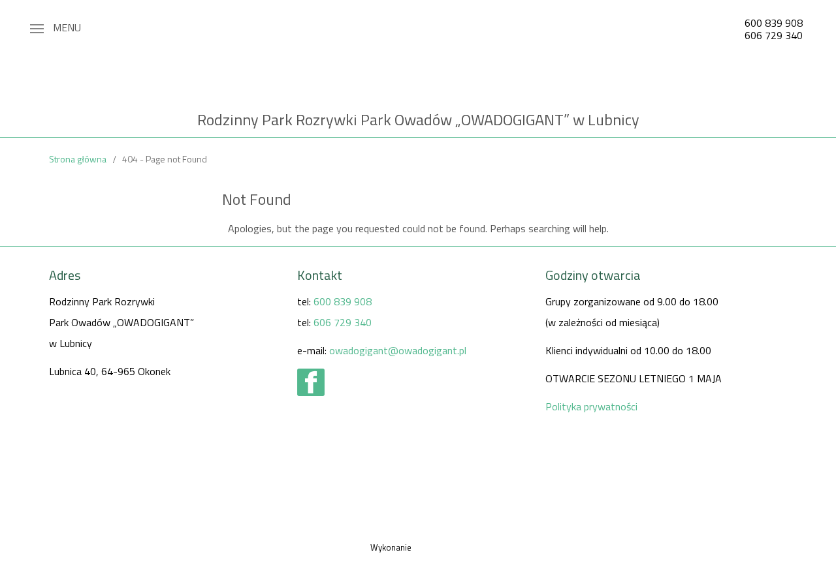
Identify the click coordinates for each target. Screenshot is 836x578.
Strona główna (77, 159)
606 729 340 (774, 35)
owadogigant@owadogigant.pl (397, 350)
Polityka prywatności (591, 406)
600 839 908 (774, 23)
